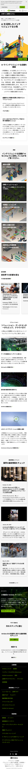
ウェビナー (13, 695)
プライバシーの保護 (13, 760)
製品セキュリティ (9, 766)
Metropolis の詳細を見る (7, 367)
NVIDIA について (6, 668)
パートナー (11, 718)
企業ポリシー (18, 764)
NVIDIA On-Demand (8, 708)
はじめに (3, 59)
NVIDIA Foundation (7, 675)
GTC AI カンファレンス (8, 705)
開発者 (4, 718)
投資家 (15, 668)
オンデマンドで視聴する (8, 137)
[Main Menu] (2, 11)
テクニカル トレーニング (9, 733)
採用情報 (4, 682)
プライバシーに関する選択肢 (10, 762)
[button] (20, 11)
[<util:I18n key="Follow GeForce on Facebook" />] (10, 754)
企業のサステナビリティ (8, 679)
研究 (16, 675)
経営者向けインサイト (8, 721)
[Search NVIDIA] (4, 10)
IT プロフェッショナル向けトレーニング (13, 736)
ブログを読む (6, 111)
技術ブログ (5, 695)
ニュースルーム (6, 691)
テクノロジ (20, 679)
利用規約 (22, 762)
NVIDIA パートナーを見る (8, 611)
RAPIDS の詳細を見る (6, 406)
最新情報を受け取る (7, 698)
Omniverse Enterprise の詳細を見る (10, 448)
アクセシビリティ (9, 764)
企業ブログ (15, 691)
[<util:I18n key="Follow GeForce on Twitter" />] (13, 754)
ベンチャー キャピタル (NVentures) (11, 672)
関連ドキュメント (7, 730)
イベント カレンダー (7, 701)
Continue (22, 7)
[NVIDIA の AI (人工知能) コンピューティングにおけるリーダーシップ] (11, 10)
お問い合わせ (19, 766)
